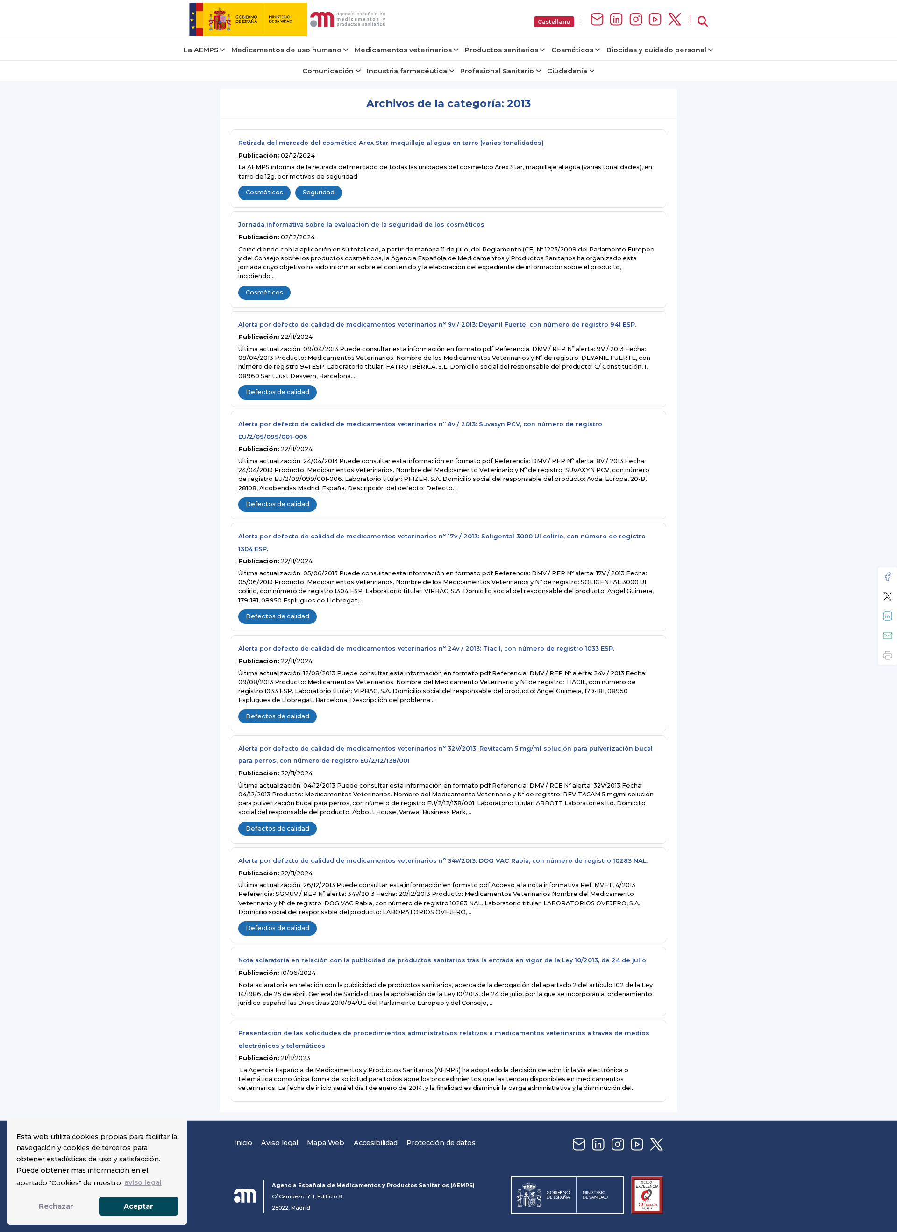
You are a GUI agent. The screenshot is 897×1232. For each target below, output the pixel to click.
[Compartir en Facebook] (887, 576)
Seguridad (319, 192)
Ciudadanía (567, 71)
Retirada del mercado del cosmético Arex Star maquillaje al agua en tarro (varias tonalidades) (391, 142)
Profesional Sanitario (497, 71)
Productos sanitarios (501, 50)
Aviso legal (279, 1143)
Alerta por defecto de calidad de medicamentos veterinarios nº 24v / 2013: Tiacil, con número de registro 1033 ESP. (426, 648)
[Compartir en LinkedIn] (887, 616)
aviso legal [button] (143, 1182)
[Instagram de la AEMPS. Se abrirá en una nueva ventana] (635, 20)
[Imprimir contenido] (887, 655)
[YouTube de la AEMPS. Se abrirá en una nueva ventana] (655, 20)
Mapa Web (325, 1143)
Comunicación (328, 71)
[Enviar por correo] (887, 635)
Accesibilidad (376, 1143)
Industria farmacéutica (407, 71)
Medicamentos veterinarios (403, 50)
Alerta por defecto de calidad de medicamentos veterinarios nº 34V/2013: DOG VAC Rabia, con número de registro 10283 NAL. (443, 860)
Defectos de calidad (277, 391)
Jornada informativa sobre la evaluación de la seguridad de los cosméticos (361, 224)
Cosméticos (572, 50)
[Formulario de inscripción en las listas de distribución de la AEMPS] (597, 20)
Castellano (554, 21)
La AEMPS (201, 50)
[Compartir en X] (887, 596)
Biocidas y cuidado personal (656, 50)
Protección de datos (441, 1143)
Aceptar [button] (138, 1206)
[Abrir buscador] (703, 21)
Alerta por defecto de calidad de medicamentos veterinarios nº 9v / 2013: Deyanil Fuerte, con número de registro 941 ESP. (437, 324)
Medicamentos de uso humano (286, 50)
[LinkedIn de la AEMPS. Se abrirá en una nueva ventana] (616, 20)
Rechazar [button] (56, 1206)
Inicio (243, 1143)
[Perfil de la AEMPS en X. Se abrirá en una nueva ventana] (674, 20)
